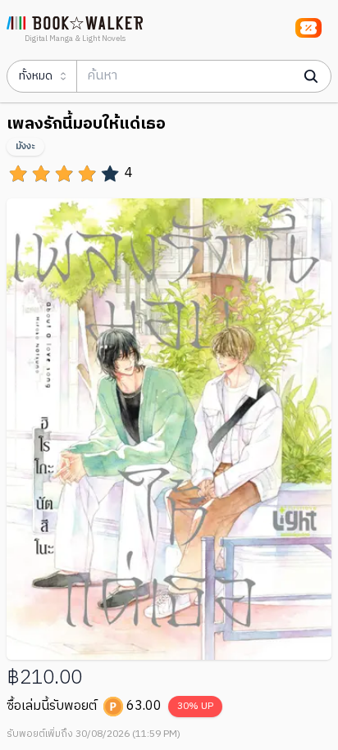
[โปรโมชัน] (308, 28)
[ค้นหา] (311, 76)
